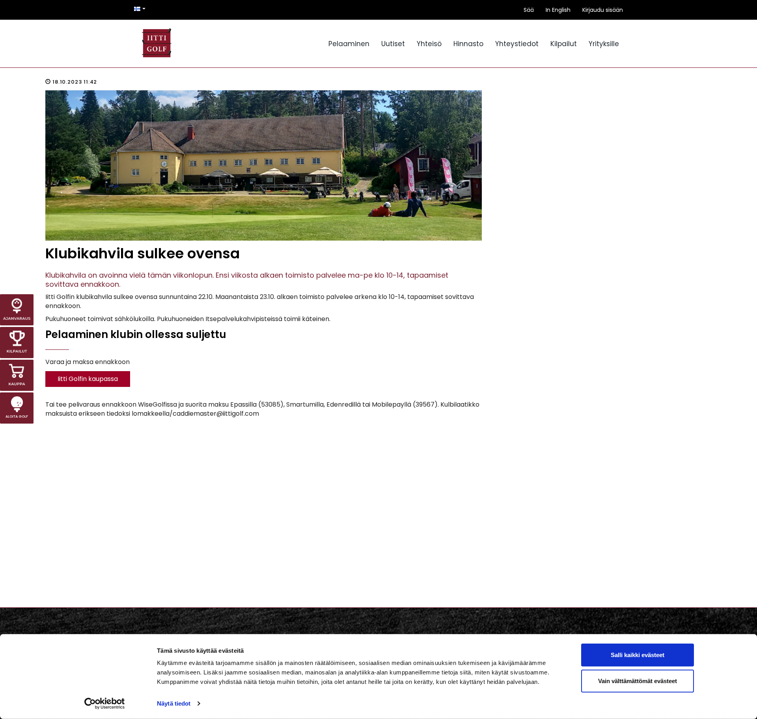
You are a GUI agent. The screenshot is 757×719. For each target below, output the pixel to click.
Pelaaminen (348, 44)
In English (558, 10)
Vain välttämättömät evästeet (637, 680)
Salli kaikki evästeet (637, 655)
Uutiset (393, 44)
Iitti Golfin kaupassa (88, 378)
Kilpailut (563, 44)
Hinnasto (468, 44)
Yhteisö (429, 44)
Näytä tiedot (173, 703)
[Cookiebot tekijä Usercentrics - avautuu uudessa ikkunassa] (104, 704)
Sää (529, 10)
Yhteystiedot (517, 44)
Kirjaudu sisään (602, 10)
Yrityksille (604, 44)
